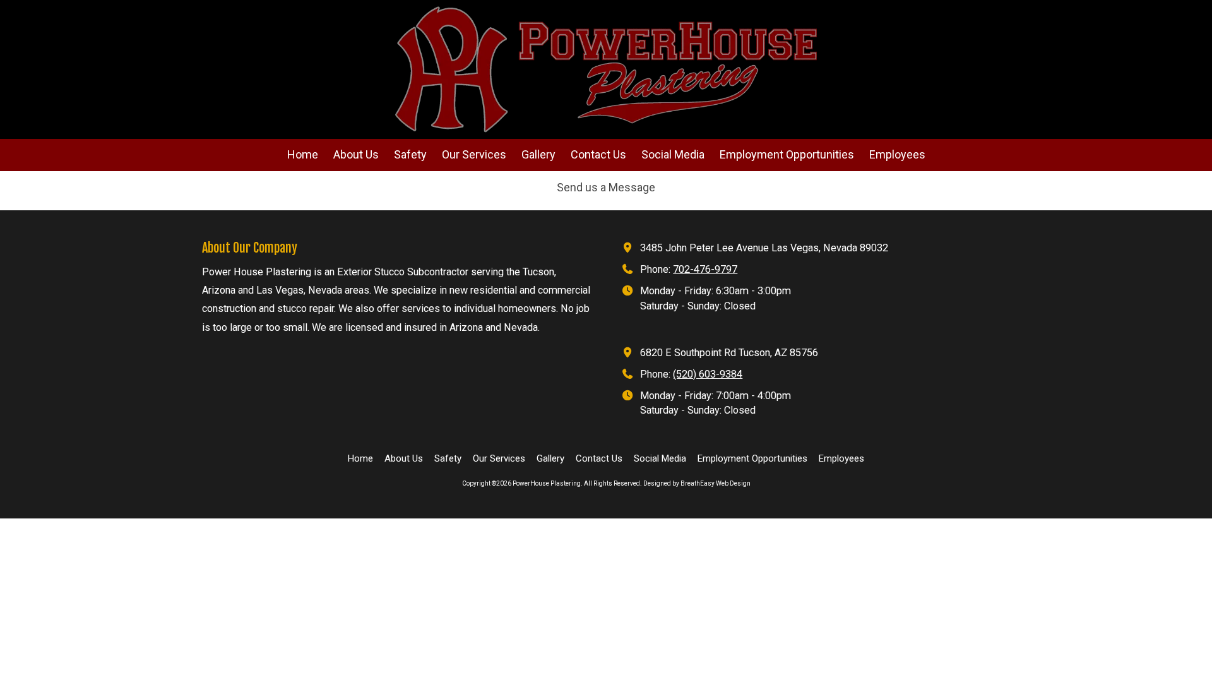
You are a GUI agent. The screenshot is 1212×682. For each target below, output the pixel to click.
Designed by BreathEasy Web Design (697, 483)
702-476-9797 (705, 269)
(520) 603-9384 (707, 374)
